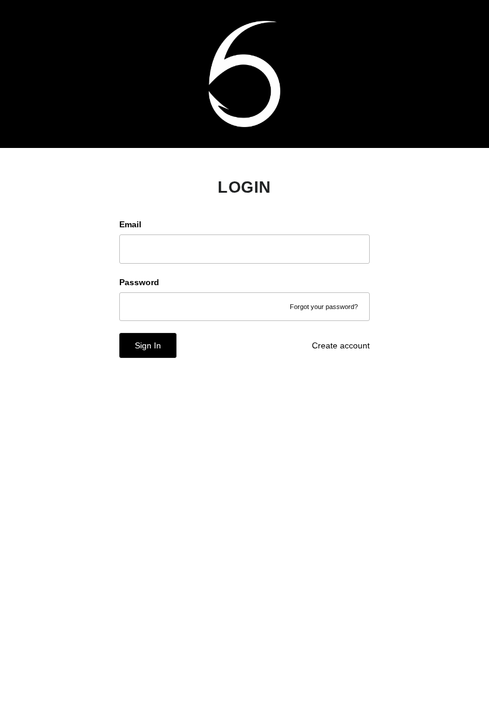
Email (130, 224)
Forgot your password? (324, 306)
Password (139, 282)
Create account (341, 345)
